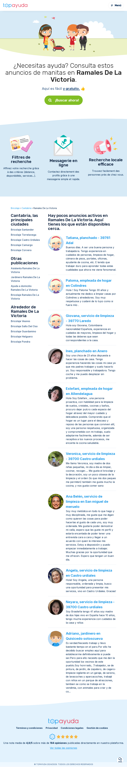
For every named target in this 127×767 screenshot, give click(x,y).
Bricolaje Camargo (22, 245)
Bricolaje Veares (20, 321)
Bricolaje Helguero (22, 336)
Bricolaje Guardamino (23, 331)
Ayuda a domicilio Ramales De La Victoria (24, 287)
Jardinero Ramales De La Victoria (25, 279)
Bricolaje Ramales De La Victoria (25, 296)
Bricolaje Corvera (21, 250)
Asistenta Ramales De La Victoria (25, 270)
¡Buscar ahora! (67, 100)
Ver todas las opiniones (63, 747)
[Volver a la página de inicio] (15, 5)
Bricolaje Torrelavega (23, 234)
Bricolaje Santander (22, 229)
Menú (118, 5)
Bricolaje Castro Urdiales (25, 239)
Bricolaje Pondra (20, 341)
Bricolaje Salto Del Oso (24, 326)
